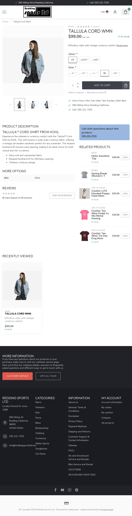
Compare (106, 417)
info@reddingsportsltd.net (22, 445)
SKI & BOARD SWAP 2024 (81, 474)
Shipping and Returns (79, 431)
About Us (73, 402)
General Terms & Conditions (77, 409)
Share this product (95, 92)
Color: (72, 54)
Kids (37, 412)
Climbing (39, 433)
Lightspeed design (89, 509)
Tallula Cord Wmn (22, 21)
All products (107, 422)
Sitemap (72, 445)
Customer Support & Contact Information (78, 438)
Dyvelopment (107, 509)
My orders (106, 407)
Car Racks (40, 453)
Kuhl (71, 27)
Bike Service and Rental (80, 464)
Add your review (62, 195)
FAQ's (71, 450)
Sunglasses (41, 448)
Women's (40, 407)
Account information (111, 402)
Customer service (17, 376)
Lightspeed (73, 509)
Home (5, 21)
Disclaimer (73, 416)
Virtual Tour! (48, 376)
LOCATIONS (74, 469)
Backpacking (41, 428)
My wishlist (107, 412)
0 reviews (95, 26)
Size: (72, 67)
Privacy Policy (75, 421)
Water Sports (42, 443)
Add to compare (76, 92)
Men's (38, 402)
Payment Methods (77, 426)
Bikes (38, 422)
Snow (38, 417)
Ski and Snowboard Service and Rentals (78, 457)
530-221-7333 (84, 109)
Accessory (40, 438)
